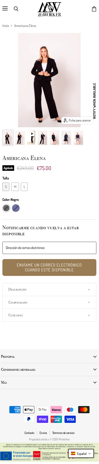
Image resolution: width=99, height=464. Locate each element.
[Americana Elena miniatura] (8, 138)
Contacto (29, 433)
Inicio (5, 26)
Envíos (43, 433)
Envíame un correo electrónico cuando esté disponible (49, 267)
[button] (49, 289)
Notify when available (94, 101)
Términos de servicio (63, 433)
